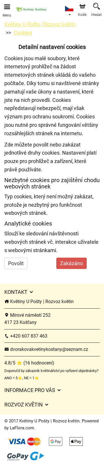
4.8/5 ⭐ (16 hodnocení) (29, 363)
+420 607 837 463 (28, 336)
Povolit (16, 263)
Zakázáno (71, 263)
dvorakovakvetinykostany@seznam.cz (48, 349)
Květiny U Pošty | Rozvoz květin (39, 24)
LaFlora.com (22, 427)
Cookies (23, 33)
